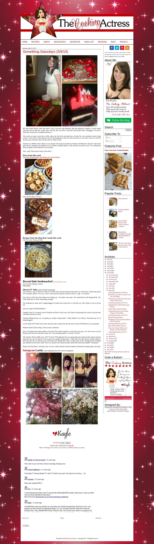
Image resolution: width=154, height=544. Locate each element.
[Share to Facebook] (67, 443)
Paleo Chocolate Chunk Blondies (117, 150)
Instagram (29, 350)
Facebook (112, 48)
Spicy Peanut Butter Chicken (32, 197)
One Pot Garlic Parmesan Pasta (33, 240)
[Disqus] (59, 484)
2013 (108, 345)
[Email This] (61, 443)
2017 (108, 268)
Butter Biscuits (123, 198)
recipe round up (62, 447)
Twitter (117, 48)
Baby (113, 42)
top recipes (82, 447)
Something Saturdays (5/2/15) (117, 332)
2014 (108, 343)
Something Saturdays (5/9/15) (117, 323)
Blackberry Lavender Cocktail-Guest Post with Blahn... (119, 295)
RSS (127, 48)
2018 (108, 266)
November (112, 277)
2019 (108, 264)
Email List (89, 42)
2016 (108, 270)
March (111, 336)
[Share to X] (65, 443)
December (112, 275)
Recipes (35, 42)
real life (56, 447)
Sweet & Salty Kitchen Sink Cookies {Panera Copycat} (123, 223)
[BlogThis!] (63, 443)
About (47, 42)
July (110, 286)
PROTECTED (118, 399)
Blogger (126, 411)
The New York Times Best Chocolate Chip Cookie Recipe (124, 245)
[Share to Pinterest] (69, 443)
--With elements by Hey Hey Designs (120, 408)
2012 (108, 347)
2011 (108, 349)
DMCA (118, 397)
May (110, 290)
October (111, 279)
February (112, 338)
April (110, 334)
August (111, 284)
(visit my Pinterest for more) (59, 281)
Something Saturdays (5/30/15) (117, 292)
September (112, 281)
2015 (108, 273)
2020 (108, 262)
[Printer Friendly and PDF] (25, 526)
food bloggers (47, 447)
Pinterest (122, 48)
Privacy (124, 42)
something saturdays (72, 447)
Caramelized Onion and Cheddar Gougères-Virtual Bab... (118, 312)
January (111, 341)
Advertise (75, 42)
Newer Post (25, 518)
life (52, 447)
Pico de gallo (27, 284)
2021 (108, 259)
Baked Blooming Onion (115, 317)
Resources (60, 42)
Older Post (98, 518)
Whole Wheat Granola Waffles (117, 309)
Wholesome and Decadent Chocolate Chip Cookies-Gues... (119, 299)
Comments (110, 141)
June (110, 288)
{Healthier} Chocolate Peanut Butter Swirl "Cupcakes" (119, 320)
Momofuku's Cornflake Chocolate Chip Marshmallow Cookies (124, 234)
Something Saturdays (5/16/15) (117, 315)
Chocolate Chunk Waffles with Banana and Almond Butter (41, 157)
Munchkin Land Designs (70, 538)
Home (24, 42)
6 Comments (56, 442)
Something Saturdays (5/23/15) (117, 303)
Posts (109, 137)
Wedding (102, 42)
